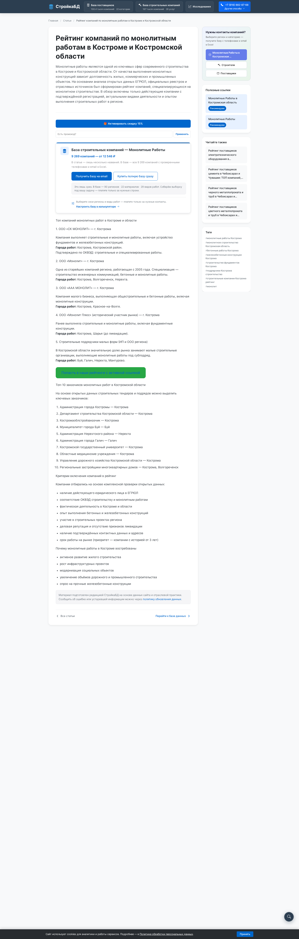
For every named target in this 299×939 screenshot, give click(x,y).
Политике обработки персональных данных (166, 934)
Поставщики (228, 73)
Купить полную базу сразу (135, 176)
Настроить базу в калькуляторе (96, 206)
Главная (53, 20)
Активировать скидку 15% (123, 123)
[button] (289, 917)
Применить (182, 134)
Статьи (67, 20)
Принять (245, 934)
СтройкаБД (68, 6)
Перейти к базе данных (171, 616)
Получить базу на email (91, 176)
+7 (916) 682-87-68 (236, 4)
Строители (228, 64)
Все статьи (68, 616)
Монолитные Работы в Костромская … (226, 54)
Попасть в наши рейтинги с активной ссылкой (100, 373)
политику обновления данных (162, 599)
